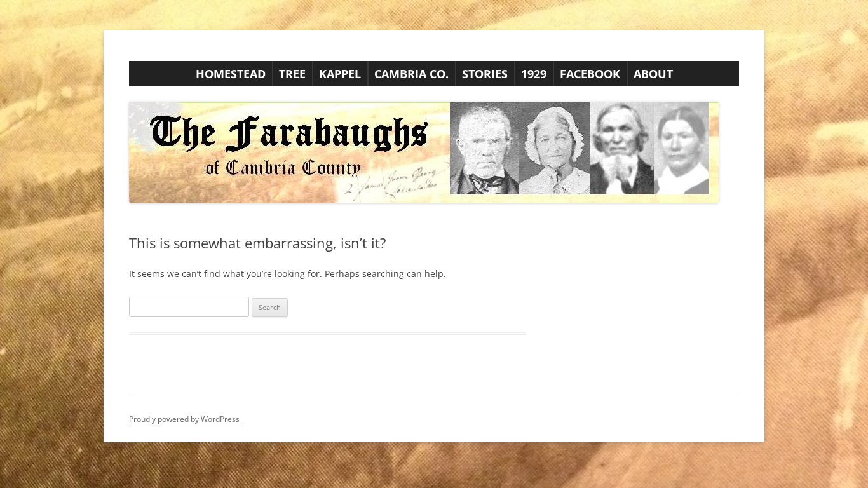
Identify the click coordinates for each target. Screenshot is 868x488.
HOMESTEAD (231, 73)
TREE (292, 73)
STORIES (485, 73)
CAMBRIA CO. (411, 73)
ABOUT (653, 73)
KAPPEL (340, 73)
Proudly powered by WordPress (184, 419)
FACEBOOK (590, 73)
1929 (533, 73)
